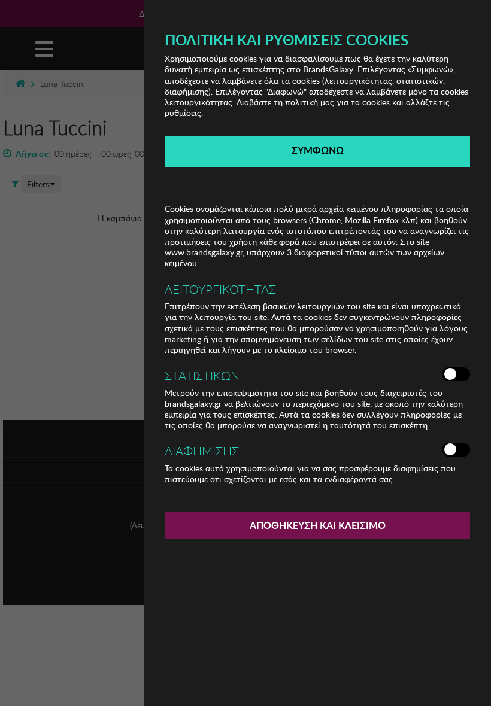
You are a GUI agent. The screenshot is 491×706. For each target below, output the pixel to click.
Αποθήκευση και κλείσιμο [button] (318, 525)
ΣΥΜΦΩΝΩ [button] (318, 150)
